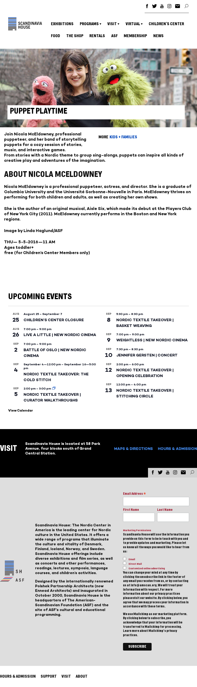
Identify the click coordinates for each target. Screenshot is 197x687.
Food (55, 36)
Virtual (133, 24)
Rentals (97, 36)
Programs (89, 24)
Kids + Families (123, 137)
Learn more (131, 631)
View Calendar (20, 410)
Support (49, 676)
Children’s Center (166, 24)
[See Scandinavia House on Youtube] (162, 7)
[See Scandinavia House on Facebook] (147, 7)
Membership (135, 36)
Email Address (134, 494)
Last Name (164, 510)
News (158, 36)
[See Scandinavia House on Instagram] (169, 7)
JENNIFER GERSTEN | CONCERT (147, 355)
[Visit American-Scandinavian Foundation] (12, 579)
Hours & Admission (177, 448)
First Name (131, 510)
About (81, 676)
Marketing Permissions (137, 530)
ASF (114, 36)
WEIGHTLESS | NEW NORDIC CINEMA (152, 340)
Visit (112, 24)
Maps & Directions (133, 448)
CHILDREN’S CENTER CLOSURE (54, 320)
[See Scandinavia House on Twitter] (154, 7)
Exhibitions (62, 24)
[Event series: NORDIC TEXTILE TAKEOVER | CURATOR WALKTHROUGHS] (53, 388)
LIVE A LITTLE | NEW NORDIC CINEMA (60, 334)
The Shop (74, 36)
